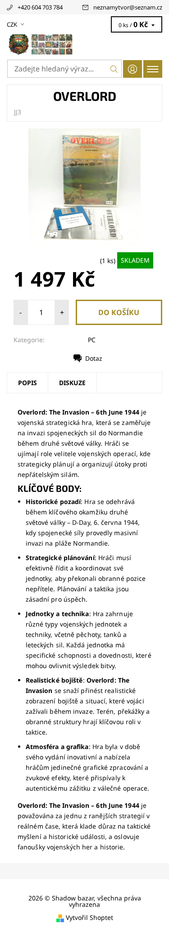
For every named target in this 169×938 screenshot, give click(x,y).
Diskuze (72, 382)
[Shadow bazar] (84, 44)
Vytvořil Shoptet (89, 918)
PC (92, 339)
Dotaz (93, 358)
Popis (27, 382)
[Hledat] (114, 69)
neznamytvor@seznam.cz (127, 7)
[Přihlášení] (132, 69)
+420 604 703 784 (40, 7)
